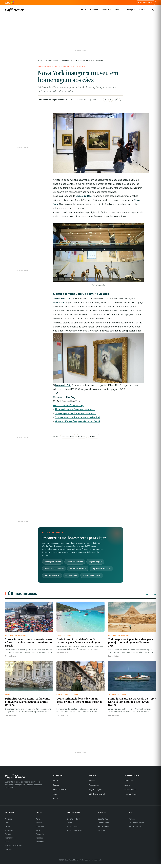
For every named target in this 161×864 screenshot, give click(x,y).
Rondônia (40, 834)
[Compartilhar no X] (110, 100)
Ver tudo (149, 594)
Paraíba (8, 834)
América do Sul (59, 789)
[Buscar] (153, 9)
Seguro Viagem (95, 561)
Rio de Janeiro (104, 826)
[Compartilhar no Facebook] (105, 100)
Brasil (117, 9)
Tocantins (40, 842)
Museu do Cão (68, 436)
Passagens (94, 785)
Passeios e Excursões (54, 568)
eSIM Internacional (78, 568)
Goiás (69, 822)
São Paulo (102, 830)
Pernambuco (10, 838)
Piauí (7, 842)
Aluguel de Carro (52, 575)
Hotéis (92, 780)
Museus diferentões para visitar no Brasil (77, 421)
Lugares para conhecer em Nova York (75, 413)
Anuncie (128, 785)
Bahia (7, 822)
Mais (141, 9)
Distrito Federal (73, 819)
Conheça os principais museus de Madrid (77, 417)
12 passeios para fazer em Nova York (75, 409)
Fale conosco (130, 789)
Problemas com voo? (92, 575)
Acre (38, 819)
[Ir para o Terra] (9, 2)
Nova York (82, 66)
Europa (56, 785)
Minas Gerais (103, 822)
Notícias (94, 9)
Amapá (39, 822)
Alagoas (8, 819)
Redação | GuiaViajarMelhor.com (52, 99)
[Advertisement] (80, 32)
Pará (38, 830)
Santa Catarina (135, 826)
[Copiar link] (121, 100)
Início (83, 9)
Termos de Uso (131, 794)
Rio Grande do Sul (136, 822)
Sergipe (8, 849)
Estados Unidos (52, 60)
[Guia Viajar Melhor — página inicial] (14, 10)
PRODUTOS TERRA (146, 3)
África (55, 798)
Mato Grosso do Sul (75, 830)
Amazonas (40, 826)
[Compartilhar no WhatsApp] (116, 100)
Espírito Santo (104, 819)
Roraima (39, 838)
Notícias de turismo (65, 66)
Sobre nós (129, 780)
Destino (105, 9)
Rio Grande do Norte (13, 845)
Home (40, 60)
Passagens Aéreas (53, 561)
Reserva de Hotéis (75, 561)
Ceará (7, 826)
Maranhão (9, 830)
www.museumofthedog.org (68, 405)
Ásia (55, 794)
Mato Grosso (72, 826)
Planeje (129, 9)
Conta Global (71, 575)
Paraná (132, 819)
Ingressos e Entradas (101, 568)
